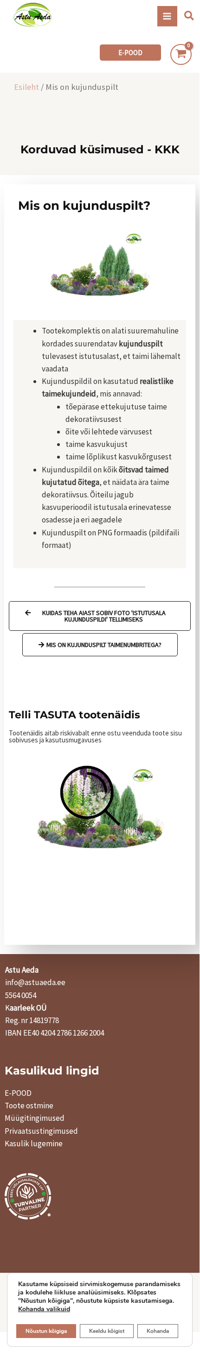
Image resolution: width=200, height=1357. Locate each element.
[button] (189, 16)
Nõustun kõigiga (46, 1331)
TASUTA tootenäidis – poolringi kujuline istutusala (100, 797)
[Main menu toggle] (167, 16)
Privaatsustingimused (41, 1131)
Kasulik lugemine (34, 1143)
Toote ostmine (29, 1105)
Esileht (26, 87)
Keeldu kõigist (106, 1331)
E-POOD (18, 1093)
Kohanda (158, 1331)
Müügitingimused (35, 1118)
